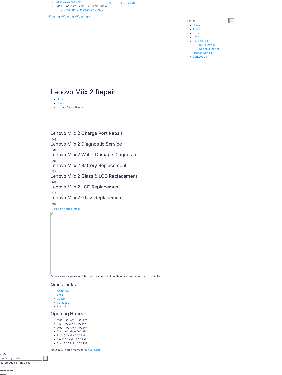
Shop (60, 294)
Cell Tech (94, 349)
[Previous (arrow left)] (1, 374)
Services (62, 103)
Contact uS (64, 302)
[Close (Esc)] (1, 370)
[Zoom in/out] (11, 370)
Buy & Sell (63, 306)
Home (60, 99)
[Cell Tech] (55, 16)
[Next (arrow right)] (4, 374)
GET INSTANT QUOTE (122, 3)
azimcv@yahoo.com (68, 2)
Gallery (61, 298)
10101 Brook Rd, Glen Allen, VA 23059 (79, 9)
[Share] (4, 370)
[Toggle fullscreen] (8, 370)
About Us (63, 290)
